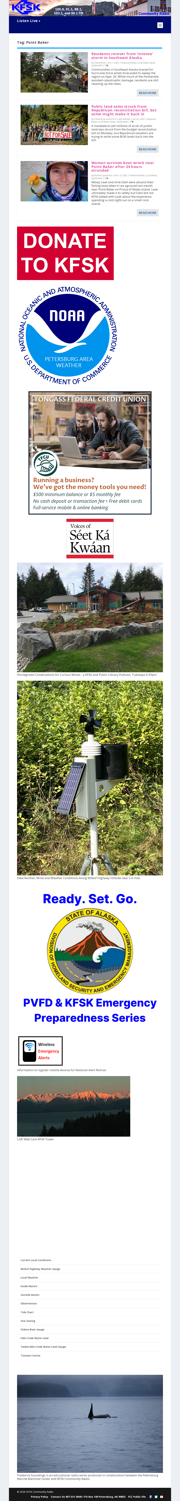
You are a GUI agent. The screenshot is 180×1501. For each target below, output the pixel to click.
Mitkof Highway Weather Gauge (40, 1269)
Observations (29, 1303)
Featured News (128, 62)
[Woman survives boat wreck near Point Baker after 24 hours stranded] (54, 181)
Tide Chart (27, 1312)
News (152, 62)
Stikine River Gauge (32, 1329)
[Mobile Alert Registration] (40, 1066)
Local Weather (29, 1277)
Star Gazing (28, 1321)
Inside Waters (29, 1286)
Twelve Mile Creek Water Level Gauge (43, 1346)
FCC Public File (137, 1496)
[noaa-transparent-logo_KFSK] (67, 385)
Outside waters (30, 1294)
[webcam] (73, 1135)
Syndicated (96, 65)
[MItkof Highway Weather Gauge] (90, 874)
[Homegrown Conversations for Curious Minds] (90, 671)
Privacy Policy (39, 1496)
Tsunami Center (30, 1355)
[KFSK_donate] (65, 279)
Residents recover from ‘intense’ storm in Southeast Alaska (122, 55)
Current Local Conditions (36, 1260)
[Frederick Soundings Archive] (90, 1472)
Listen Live (27, 20)
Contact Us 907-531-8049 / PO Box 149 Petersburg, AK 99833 (88, 1496)
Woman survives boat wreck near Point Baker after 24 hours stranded (122, 166)
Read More (147, 93)
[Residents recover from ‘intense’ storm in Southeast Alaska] (54, 72)
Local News (143, 62)
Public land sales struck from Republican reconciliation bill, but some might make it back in (124, 110)
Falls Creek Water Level (35, 1338)
